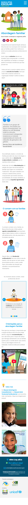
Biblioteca (5, 6)
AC (15, 40)
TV (11, 40)
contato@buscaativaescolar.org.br (15, 468)
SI (7, 40)
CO (4, 40)
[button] (4, 299)
